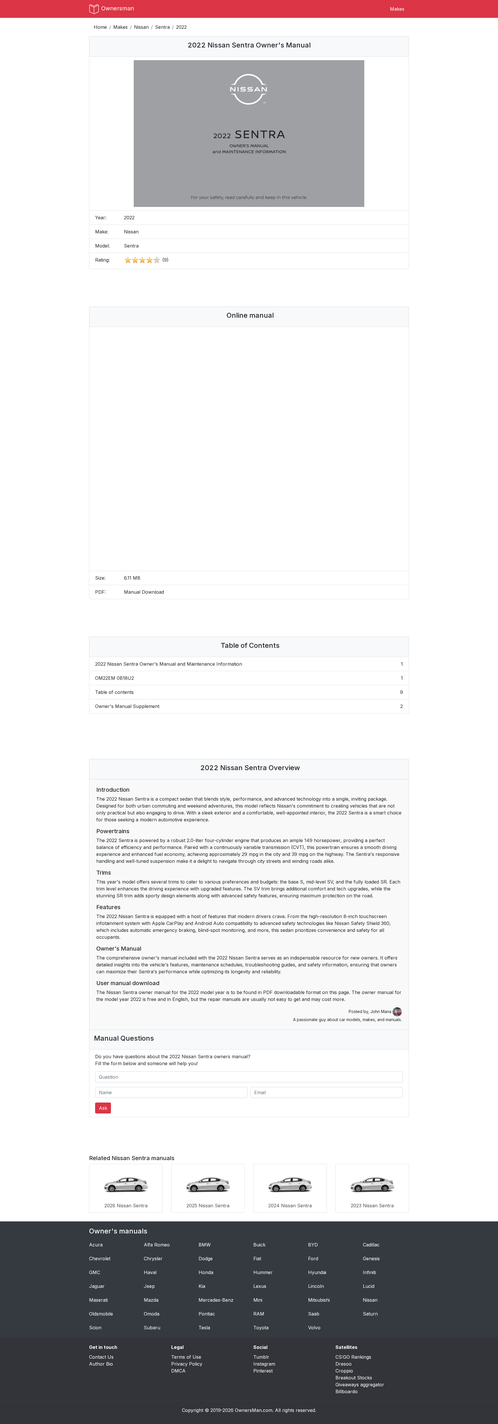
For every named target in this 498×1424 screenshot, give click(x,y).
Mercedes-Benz (216, 1300)
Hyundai (317, 1272)
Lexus (259, 1286)
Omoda (151, 1314)
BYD (313, 1245)
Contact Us (101, 1357)
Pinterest (263, 1371)
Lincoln (316, 1286)
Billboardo (346, 1391)
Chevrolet (99, 1258)
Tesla (204, 1327)
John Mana (381, 1011)
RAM (258, 1314)
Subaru (152, 1327)
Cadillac (371, 1245)
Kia (202, 1286)
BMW (205, 1245)
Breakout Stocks (353, 1378)
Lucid (368, 1286)
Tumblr (261, 1357)
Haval (150, 1272)
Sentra (162, 27)
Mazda (151, 1300)
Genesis (371, 1258)
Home (100, 27)
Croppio (344, 1371)
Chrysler (153, 1258)
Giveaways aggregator (359, 1384)
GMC (94, 1272)
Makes (397, 9)
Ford (313, 1258)
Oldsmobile (101, 1314)
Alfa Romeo (157, 1245)
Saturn (370, 1314)
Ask (103, 1108)
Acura (96, 1245)
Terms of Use (186, 1357)
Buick (259, 1245)
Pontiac (207, 1314)
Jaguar (97, 1286)
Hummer (263, 1272)
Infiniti (369, 1272)
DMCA (178, 1371)
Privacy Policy (186, 1364)
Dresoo (343, 1364)
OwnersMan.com (253, 1410)
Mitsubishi (319, 1300)
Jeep (149, 1286)
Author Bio (101, 1364)
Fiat (257, 1258)
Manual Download (144, 592)
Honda (206, 1272)
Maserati (98, 1300)
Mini (257, 1300)
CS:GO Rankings (353, 1357)
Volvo (314, 1327)
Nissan (141, 27)
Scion (95, 1327)
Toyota (261, 1327)
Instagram (264, 1364)
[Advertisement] (249, 288)
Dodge (206, 1258)
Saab (313, 1314)
